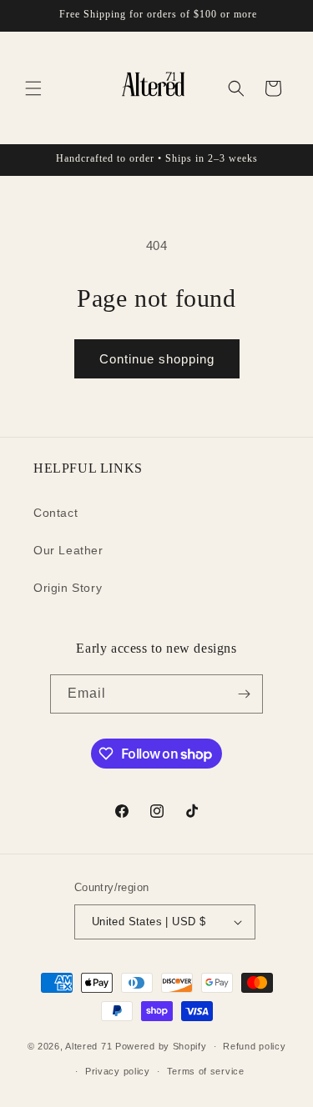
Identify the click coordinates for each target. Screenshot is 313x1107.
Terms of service (206, 1071)
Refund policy (254, 1046)
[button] (33, 88)
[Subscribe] (243, 694)
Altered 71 (88, 1046)
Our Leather (68, 550)
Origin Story (67, 587)
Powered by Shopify (161, 1046)
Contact (55, 512)
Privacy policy (117, 1071)
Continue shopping (157, 359)
